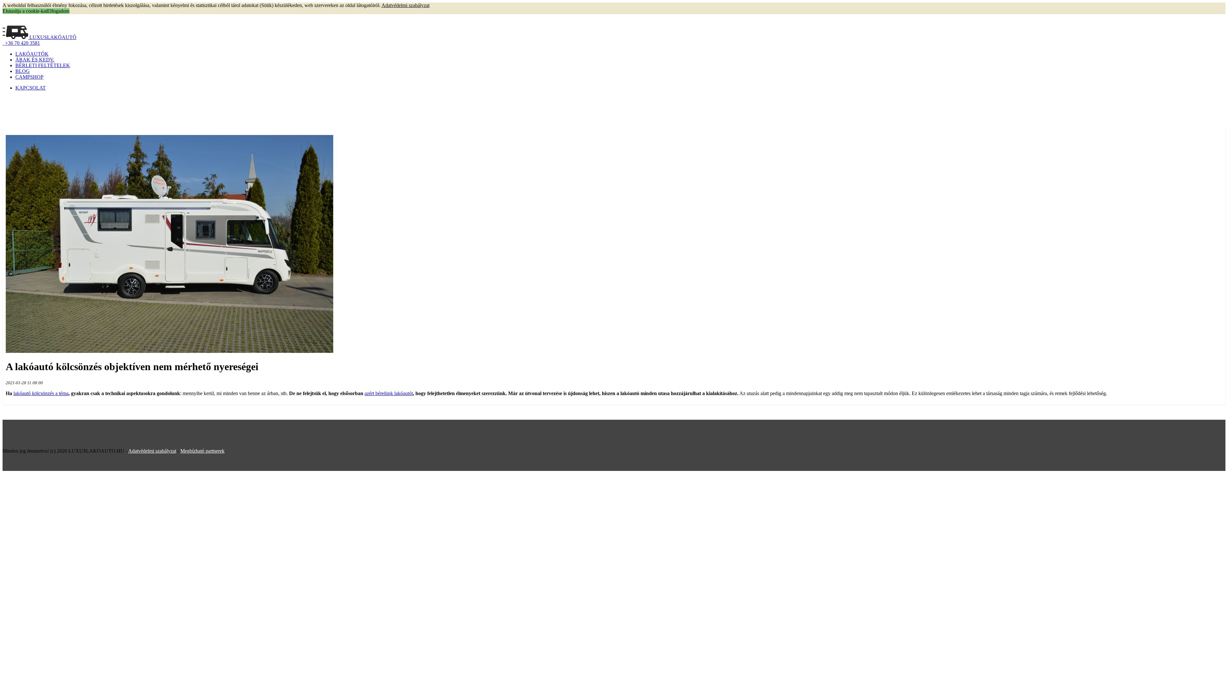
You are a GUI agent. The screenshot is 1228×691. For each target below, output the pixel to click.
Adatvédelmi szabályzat (152, 451)
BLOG (22, 71)
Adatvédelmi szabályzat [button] (405, 5)
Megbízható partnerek (202, 451)
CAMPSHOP (29, 77)
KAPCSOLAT (30, 88)
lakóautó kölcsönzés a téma (40, 393)
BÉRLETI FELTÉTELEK (42, 65)
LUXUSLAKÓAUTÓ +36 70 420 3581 (39, 40)
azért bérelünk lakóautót (389, 393)
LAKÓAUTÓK (32, 54)
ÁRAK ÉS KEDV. (34, 59)
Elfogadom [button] (58, 11)
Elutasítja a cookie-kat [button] (25, 11)
